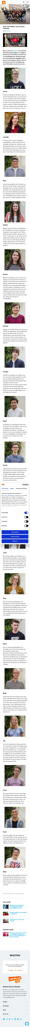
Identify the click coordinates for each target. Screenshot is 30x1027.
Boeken (5, 1001)
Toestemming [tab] (5, 488)
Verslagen (6, 1006)
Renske (8, 31)
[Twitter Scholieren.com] (10, 1019)
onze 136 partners (9, 495)
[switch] (26, 517)
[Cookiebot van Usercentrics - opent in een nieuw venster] (22, 485)
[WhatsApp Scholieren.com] (13, 1019)
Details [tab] (12, 488)
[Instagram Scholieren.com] (7, 1019)
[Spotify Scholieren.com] (18, 1019)
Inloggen (11, 970)
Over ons (5, 1014)
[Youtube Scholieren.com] (4, 1019)
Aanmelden (18, 970)
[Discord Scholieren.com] (16, 1019)
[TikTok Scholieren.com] (20, 1019)
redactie (15, 50)
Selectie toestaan (15, 536)
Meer (4, 1010)
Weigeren (15, 541)
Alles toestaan (15, 532)
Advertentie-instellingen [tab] (22, 488)
